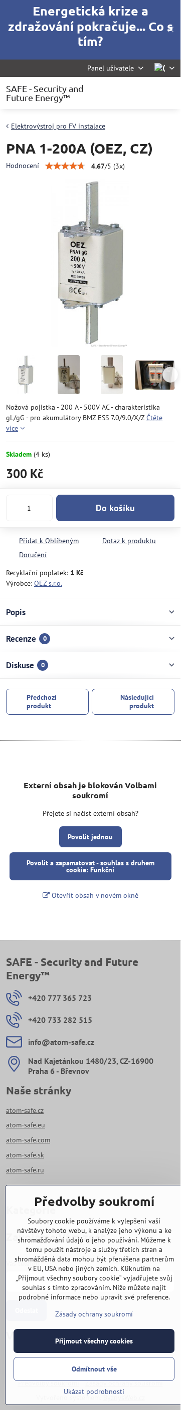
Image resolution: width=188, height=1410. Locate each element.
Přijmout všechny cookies (94, 1340)
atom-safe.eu (25, 1124)
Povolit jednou (90, 836)
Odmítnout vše (94, 1368)
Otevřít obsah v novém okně (94, 895)
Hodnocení (22, 165)
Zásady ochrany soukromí (94, 1313)
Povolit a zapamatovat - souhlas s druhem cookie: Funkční (90, 866)
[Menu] (168, 93)
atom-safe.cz (25, 1110)
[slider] (65, 166)
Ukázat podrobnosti (94, 1391)
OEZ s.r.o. (48, 583)
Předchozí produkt (42, 702)
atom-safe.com (28, 1139)
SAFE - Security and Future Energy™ (45, 93)
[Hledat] (120, 93)
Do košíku (115, 508)
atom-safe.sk (25, 1154)
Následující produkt (137, 702)
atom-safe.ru (25, 1169)
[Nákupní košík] (144, 93)
